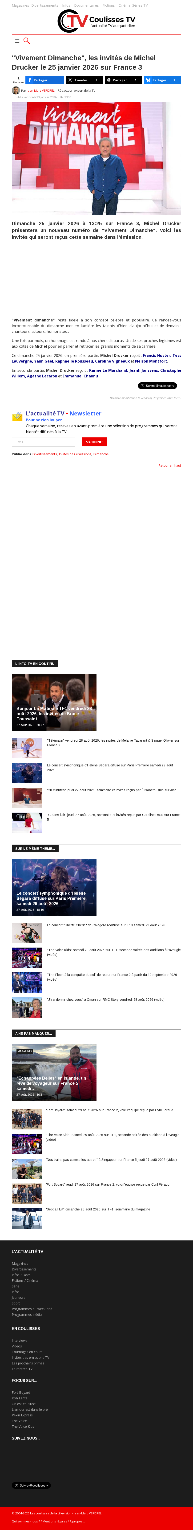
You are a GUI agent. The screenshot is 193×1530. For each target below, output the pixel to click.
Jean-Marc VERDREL (41, 90)
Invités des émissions (75, 454)
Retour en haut (169, 465)
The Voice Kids (23, 1426)
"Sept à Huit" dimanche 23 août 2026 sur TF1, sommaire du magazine (98, 1209)
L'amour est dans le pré (30, 1409)
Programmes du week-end (32, 1309)
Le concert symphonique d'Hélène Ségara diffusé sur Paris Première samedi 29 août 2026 (51, 898)
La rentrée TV (22, 1369)
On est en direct (24, 1404)
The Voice (19, 1421)
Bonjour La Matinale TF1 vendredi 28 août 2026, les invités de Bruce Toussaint (54, 713)
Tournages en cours (27, 1352)
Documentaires (86, 5)
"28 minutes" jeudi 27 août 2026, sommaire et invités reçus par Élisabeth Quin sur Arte (111, 790)
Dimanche (101, 454)
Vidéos (17, 1346)
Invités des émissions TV (30, 1357)
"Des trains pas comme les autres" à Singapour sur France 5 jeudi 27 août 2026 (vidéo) (111, 1160)
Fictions (109, 5)
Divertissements (44, 5)
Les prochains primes (28, 1363)
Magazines (20, 5)
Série (15, 1286)
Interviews (19, 1340)
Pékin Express (22, 1415)
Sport (16, 1303)
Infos (66, 5)
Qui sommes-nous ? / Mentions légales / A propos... (48, 1521)
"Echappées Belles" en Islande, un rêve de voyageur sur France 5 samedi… (51, 1083)
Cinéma (124, 5)
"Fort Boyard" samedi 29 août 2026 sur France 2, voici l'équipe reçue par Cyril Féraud (109, 1110)
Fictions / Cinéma (25, 1280)
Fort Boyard (21, 1392)
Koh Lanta (20, 1398)
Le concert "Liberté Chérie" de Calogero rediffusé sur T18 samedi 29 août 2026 (106, 925)
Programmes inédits (27, 1314)
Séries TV (140, 5)
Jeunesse (18, 1297)
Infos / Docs (21, 1275)
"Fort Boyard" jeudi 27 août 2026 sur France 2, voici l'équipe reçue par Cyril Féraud (107, 1184)
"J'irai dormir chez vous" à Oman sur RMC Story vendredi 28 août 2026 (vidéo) (106, 999)
